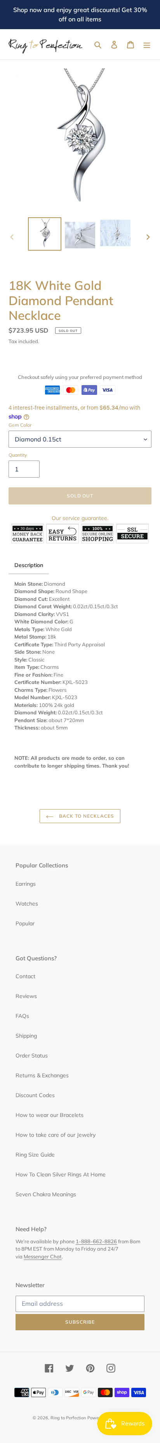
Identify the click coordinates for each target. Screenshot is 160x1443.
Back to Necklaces (85, 816)
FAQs (22, 1015)
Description (28, 565)
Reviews (26, 996)
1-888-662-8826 (96, 1241)
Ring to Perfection (68, 1417)
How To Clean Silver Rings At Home (61, 1174)
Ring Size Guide (35, 1154)
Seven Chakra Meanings (46, 1194)
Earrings (26, 883)
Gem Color (20, 425)
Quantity (18, 455)
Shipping (26, 1035)
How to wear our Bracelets (49, 1114)
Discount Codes (35, 1095)
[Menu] (147, 44)
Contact (25, 976)
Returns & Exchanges (42, 1075)
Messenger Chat (43, 1256)
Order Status (32, 1055)
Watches (27, 903)
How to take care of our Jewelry (56, 1134)
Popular (25, 923)
